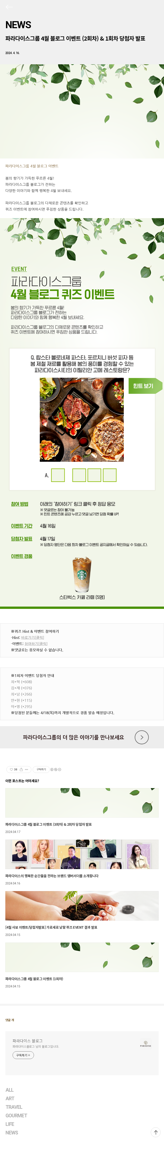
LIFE (10, 1124)
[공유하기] (21, 769)
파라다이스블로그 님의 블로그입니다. (36, 1046)
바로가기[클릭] (32, 637)
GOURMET (16, 1116)
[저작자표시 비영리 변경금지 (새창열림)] (55, 769)
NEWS (18, 25)
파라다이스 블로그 (28, 1040)
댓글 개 (9, 1020)
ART (10, 1099)
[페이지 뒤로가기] (9, 8)
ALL (9, 1090)
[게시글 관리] (26, 769)
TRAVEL (14, 1107)
